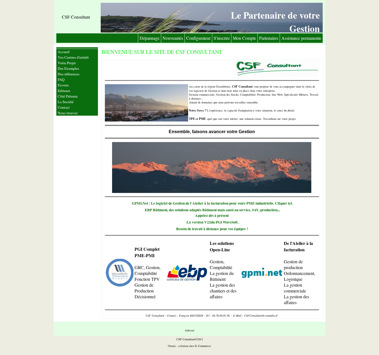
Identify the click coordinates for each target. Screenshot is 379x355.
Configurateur (198, 38)
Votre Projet (67, 62)
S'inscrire (222, 38)
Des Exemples (68, 68)
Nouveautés (173, 38)
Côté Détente (68, 96)
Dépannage (150, 38)
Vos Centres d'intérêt (73, 57)
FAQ (61, 79)
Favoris (63, 85)
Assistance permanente (301, 38)
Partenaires (268, 38)
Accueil (64, 51)
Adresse (189, 330)
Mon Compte (244, 38)
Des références (68, 73)
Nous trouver (67, 112)
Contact (64, 107)
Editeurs (64, 90)
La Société (66, 101)
